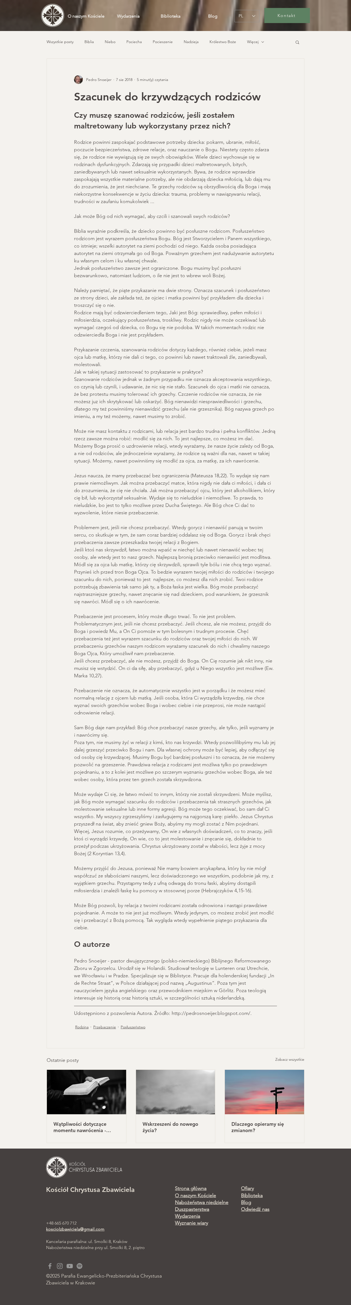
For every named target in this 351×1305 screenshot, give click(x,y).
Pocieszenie (163, 41)
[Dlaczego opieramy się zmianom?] (264, 1092)
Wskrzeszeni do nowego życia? (170, 1127)
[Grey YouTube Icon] (69, 1266)
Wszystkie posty (60, 41)
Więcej (253, 41)
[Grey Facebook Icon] (50, 1266)
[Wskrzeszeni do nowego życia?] (175, 1092)
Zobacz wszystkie (289, 1059)
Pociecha (134, 41)
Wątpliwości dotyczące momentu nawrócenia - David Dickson (79, 1127)
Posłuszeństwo (133, 1027)
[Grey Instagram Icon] (60, 1266)
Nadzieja (191, 41)
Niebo (110, 41)
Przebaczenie (104, 1027)
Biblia (89, 41)
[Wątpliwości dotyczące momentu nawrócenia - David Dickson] (86, 1092)
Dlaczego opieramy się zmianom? (257, 1127)
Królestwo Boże (223, 41)
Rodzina (82, 1027)
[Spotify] (79, 1266)
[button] (297, 42)
